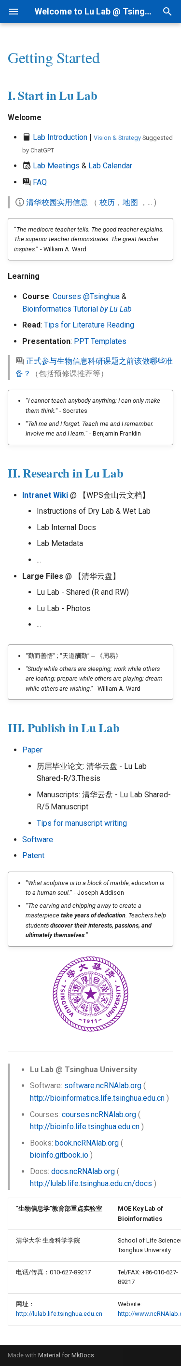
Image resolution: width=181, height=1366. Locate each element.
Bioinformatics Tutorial (77, 309)
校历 (107, 202)
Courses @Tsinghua (86, 296)
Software (37, 839)
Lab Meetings (56, 165)
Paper (32, 749)
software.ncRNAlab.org (102, 1085)
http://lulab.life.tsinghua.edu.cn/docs (91, 1183)
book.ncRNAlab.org (87, 1142)
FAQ (40, 182)
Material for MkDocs (66, 1355)
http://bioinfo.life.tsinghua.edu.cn (84, 1126)
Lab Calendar (110, 165)
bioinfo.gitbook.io (59, 1155)
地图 (130, 202)
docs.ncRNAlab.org (83, 1171)
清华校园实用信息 (57, 202)
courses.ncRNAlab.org (99, 1114)
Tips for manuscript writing (82, 823)
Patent (33, 855)
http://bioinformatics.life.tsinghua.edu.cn (97, 1098)
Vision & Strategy (117, 137)
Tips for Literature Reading (89, 324)
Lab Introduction (60, 137)
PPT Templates (100, 341)
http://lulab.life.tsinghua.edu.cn (59, 1313)
